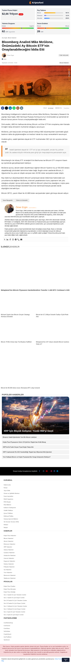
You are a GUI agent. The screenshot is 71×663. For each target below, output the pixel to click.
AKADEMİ (5, 26)
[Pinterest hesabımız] (37, 660)
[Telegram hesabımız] (50, 660)
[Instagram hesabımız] (19, 660)
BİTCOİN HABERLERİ (9, 19)
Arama (52, 9)
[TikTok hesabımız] (31, 660)
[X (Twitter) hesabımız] (12, 660)
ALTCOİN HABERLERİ (9, 22)
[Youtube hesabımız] (25, 660)
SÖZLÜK (5, 30)
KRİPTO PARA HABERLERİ (10, 15)
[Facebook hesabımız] (6, 660)
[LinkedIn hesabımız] (43, 660)
